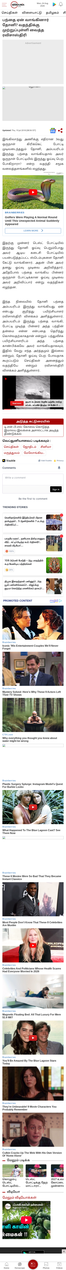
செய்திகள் (10, 13)
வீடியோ (13, 1192)
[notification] (61, 4)
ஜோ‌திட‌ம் (29, 447)
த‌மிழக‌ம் (52, 13)
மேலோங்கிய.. (34, 453)
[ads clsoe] (64, 1251)
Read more (17, 403)
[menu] (5, 5)
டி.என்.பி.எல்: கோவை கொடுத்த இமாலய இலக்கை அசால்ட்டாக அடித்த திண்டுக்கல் (31, 430)
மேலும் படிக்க (18, 1160)
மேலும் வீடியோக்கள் (19, 1198)
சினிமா (46, 447)
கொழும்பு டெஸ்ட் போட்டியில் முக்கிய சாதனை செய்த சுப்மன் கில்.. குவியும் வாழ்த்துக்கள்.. (12, 1183)
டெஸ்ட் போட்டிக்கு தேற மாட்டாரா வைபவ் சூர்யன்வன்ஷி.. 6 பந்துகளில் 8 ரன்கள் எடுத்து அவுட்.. (37, 1183)
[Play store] (54, 4)
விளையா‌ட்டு (32, 13)
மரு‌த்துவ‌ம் (12, 453)
